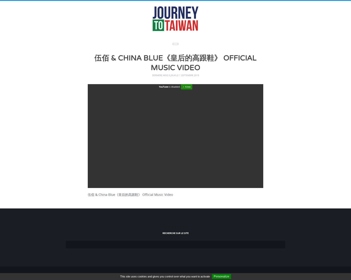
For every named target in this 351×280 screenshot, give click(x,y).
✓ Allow (186, 76)
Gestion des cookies (203, 272)
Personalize (221, 276)
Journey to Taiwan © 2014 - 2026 (153, 272)
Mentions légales (181, 272)
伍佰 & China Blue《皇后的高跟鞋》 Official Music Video (175, 58)
